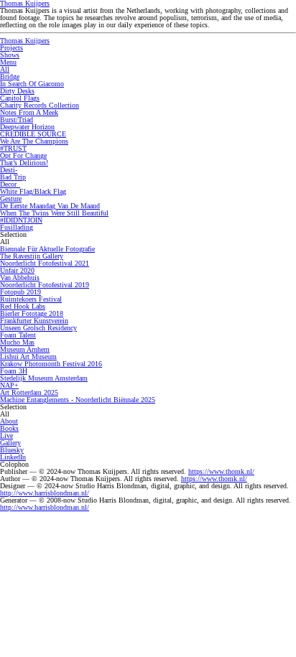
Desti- (8, 170)
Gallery (10, 443)
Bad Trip (13, 177)
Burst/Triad (16, 120)
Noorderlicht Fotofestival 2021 (44, 263)
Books (9, 428)
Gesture (11, 198)
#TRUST (13, 148)
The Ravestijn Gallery (31, 256)
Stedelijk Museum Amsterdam (44, 378)
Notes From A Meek (29, 112)
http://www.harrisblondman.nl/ (44, 493)
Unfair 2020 (17, 270)
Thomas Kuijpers (25, 41)
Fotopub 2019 (20, 292)
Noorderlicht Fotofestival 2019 (44, 285)
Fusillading (16, 227)
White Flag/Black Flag (33, 191)
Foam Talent (18, 335)
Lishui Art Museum (28, 356)
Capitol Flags (20, 98)
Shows (9, 55)
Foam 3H (13, 371)
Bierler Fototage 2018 (31, 313)
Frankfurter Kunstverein (34, 321)
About (9, 421)
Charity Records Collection (39, 105)
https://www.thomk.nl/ (221, 471)
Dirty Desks (17, 91)
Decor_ (10, 184)
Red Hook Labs (22, 306)
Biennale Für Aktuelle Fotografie (47, 249)
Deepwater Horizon (27, 127)
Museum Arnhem (25, 349)
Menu (8, 62)
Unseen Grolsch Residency (38, 328)
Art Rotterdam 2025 (29, 392)
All (4, 69)
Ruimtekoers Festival (31, 299)
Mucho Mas (17, 342)
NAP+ (9, 385)
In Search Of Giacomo (32, 84)
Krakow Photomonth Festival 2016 (51, 364)
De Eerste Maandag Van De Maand (50, 206)
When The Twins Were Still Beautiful (54, 213)
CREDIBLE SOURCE (33, 134)
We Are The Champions (34, 141)
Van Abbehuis (20, 277)
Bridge (9, 76)
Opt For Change (23, 155)
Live (6, 435)
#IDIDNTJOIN (21, 220)
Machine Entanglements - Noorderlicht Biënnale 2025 (77, 400)
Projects (11, 48)
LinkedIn (13, 457)
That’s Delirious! (24, 163)
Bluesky (12, 450)
